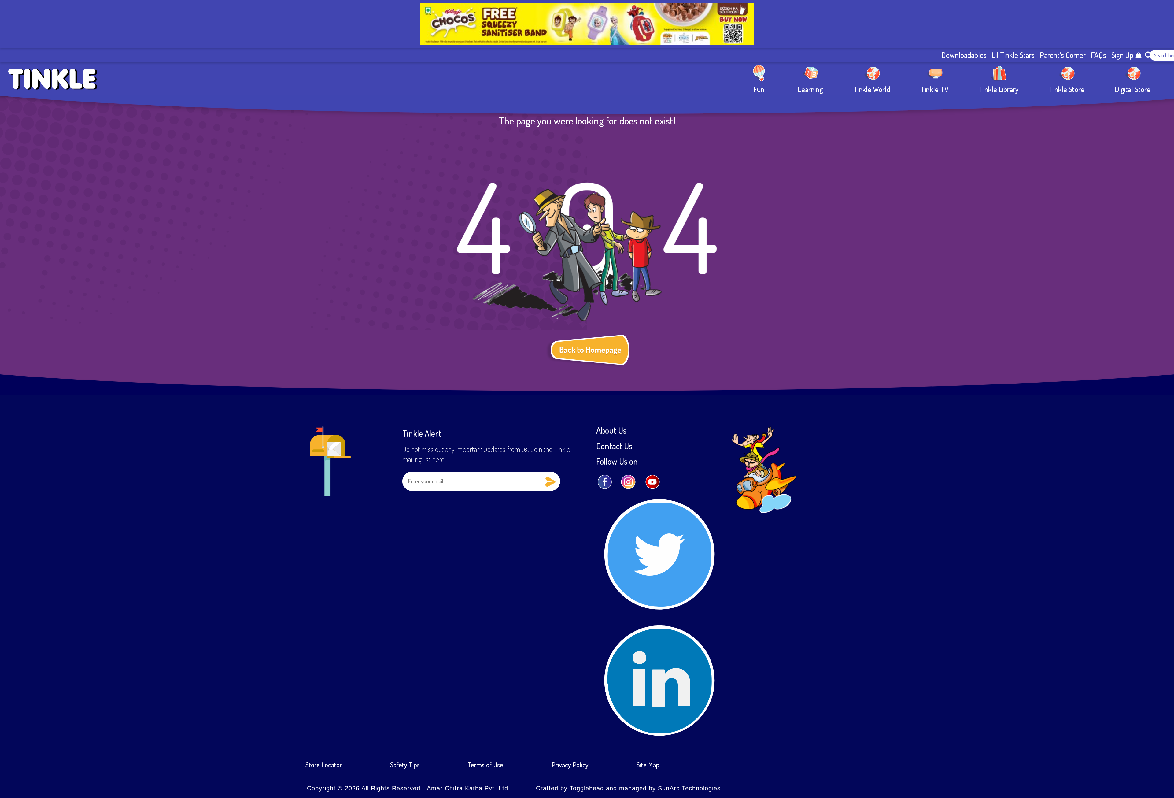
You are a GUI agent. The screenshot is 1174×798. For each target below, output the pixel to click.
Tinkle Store (1066, 88)
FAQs (1098, 55)
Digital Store (1132, 88)
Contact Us (614, 446)
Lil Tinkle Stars (1013, 55)
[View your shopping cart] (1138, 55)
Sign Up (1122, 55)
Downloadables (964, 55)
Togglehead (587, 788)
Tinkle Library (999, 88)
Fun (759, 88)
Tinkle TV (935, 88)
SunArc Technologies (689, 788)
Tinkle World (871, 88)
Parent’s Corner (1063, 55)
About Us (611, 430)
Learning (810, 88)
